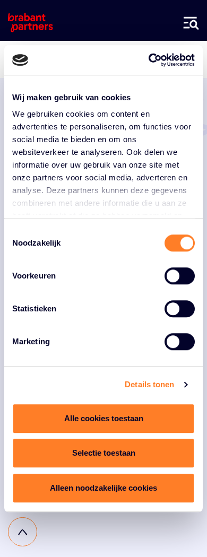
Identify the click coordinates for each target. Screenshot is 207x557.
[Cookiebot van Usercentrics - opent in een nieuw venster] (149, 60)
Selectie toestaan (103, 452)
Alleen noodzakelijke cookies (103, 487)
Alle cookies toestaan (103, 418)
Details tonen (149, 384)
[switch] (180, 275)
